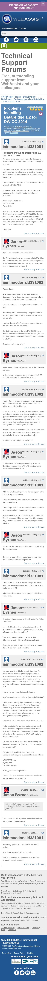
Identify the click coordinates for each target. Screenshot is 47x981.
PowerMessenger (32, 913)
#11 (42, 659)
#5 (43, 389)
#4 (43, 356)
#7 (43, 480)
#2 (43, 241)
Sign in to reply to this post (34, 233)
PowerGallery (18, 913)
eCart (19, 893)
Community (36, 928)
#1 (43, 142)
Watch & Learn (23, 928)
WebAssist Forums (11, 97)
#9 (43, 571)
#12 (42, 790)
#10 (42, 607)
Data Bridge (29, 97)
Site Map (30, 953)
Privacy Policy (19, 953)
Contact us (12, 930)
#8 (43, 535)
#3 (43, 277)
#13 (42, 833)
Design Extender (7, 893)
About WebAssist (7, 928)
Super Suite (5, 891)
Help (3, 930)
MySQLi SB (29, 891)
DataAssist (6, 99)
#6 (43, 452)
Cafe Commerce (32, 920)
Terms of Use (6, 953)
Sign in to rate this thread (35, 107)
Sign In (23, 28)
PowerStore (5, 913)
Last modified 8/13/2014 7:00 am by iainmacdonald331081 (22, 130)
